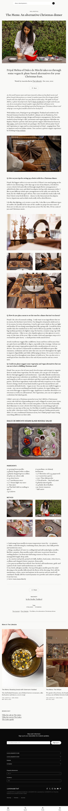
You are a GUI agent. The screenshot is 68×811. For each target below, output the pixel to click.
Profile (42, 810)
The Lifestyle (37, 81)
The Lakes (10, 124)
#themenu (38, 607)
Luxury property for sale (13, 753)
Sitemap (9, 797)
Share (35, 88)
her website (21, 130)
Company (9, 763)
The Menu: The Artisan (53, 689)
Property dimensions (12, 770)
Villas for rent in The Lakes (12, 717)
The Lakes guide (8, 719)
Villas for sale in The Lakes (11, 715)
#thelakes (29, 607)
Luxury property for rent (13, 756)
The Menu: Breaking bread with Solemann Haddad (19, 689)
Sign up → (56, 742)
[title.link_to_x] (47, 788)
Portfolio (16, 797)
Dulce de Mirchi (38, 102)
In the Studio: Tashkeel (34, 599)
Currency (9, 777)
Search (25, 810)
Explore (9, 760)
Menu (60, 810)
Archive (23, 797)
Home (8, 810)
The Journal (15, 611)
